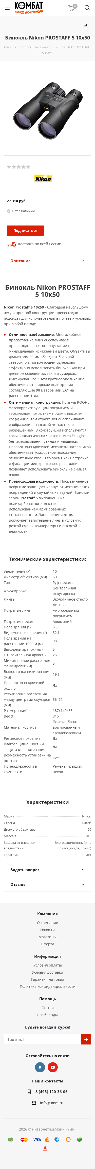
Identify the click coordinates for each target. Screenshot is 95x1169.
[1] (9, 167)
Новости (47, 929)
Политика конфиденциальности (47, 986)
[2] (14, 167)
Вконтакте (40, 1067)
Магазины (47, 936)
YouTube (53, 1067)
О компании (47, 922)
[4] (23, 167)
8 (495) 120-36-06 (51, 1091)
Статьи (48, 1007)
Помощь (47, 998)
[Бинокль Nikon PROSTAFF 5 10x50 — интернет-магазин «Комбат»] (47, 110)
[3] (18, 167)
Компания (47, 913)
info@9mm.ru (51, 1102)
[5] (28, 167)
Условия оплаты (47, 965)
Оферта (47, 943)
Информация (47, 956)
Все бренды (47, 1014)
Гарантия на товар (47, 979)
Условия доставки (47, 972)
